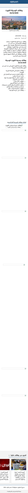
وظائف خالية (15, 455)
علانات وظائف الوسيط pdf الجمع (17, 122)
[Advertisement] (14, 106)
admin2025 (18, 35)
